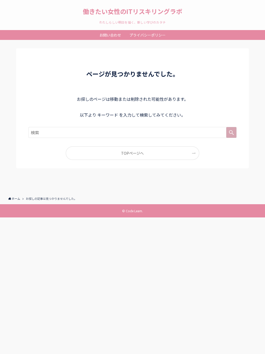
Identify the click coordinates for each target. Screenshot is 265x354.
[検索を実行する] (231, 132)
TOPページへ (132, 153)
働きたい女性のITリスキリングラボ (132, 11)
